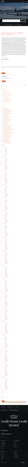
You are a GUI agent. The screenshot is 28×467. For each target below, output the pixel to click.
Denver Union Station (11, 50)
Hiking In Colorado (5, 117)
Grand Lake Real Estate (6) (6, 91)
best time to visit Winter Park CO (7, 110)
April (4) (6, 151)
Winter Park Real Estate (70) (6, 99)
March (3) (6, 227)
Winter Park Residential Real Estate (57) (7, 101)
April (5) (6, 283)
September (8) (6, 372)
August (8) (6, 329)
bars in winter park (5, 109)
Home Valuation (15, 410)
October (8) (6, 373)
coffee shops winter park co (6, 112)
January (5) (6, 322)
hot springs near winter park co (7, 119)
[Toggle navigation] (26, 1)
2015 (4, 293)
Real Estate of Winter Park (5, 36)
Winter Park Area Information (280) (7, 93)
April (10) (6, 367)
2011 (4, 348)
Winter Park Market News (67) (6, 97)
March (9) (6, 324)
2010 (4, 362)
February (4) (6, 268)
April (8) (6, 353)
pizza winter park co (5, 124)
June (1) (5, 191)
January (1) (6, 158)
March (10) (6, 201)
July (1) (5, 205)
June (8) (6, 327)
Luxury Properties (4, 410)
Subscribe (4, 81)
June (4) (6, 285)
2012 (4, 335)
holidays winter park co (6, 118)
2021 (4, 211)
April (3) (6, 241)
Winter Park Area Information (5, 57)
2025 (4, 156)
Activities (4, 107)
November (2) (6, 208)
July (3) (5, 154)
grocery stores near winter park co (7, 116)
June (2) (6, 153)
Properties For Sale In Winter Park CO (7, 125)
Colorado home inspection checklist (7, 113)
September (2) (6, 358)
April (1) (5, 270)
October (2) (6, 207)
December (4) (6, 169)
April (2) (6, 161)
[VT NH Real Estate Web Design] (23, 463)
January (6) (6, 309)
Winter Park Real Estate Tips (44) (6, 100)
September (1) (6, 206)
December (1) (6, 209)
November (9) (6, 360)
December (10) (6, 388)
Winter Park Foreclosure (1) (6, 96)
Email (2, 63)
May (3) (5, 162)
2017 (4, 265)
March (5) (6, 352)
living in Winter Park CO (6, 121)
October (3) (6, 234)
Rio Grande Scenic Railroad (9, 41)
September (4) (6, 330)
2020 (4, 223)
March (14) (6, 366)
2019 (4, 237)
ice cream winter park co (6, 120)
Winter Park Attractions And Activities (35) (7, 94)
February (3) (6, 149)
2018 (4, 251)
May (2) (5, 190)
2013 (4, 320)
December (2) (6, 236)
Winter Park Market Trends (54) (6, 98)
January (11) (6, 364)
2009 (4, 377)
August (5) (6, 193)
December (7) (6, 375)
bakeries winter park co (6, 108)
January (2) (6, 199)
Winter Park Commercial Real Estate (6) (7, 95)
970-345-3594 (22, 1)
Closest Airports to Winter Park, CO (7, 111)
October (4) (6, 331)
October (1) (6, 167)
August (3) (6, 155)
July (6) (5, 370)
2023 (4, 184)
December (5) (6, 291)
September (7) (6, 166)
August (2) (6, 232)
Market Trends (5, 123)
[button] (22, 21)
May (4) (5, 152)
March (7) (6, 282)
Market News (4, 122)
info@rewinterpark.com (6, 434)
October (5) (6, 275)
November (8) (6, 374)
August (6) (6, 371)
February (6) (6, 351)
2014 (4, 307)
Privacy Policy (11, 462)
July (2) (5, 164)
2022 (4, 197)
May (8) (5, 284)
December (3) (6, 277)
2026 (4, 146)
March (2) (6, 150)
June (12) (6, 369)
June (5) (6, 243)
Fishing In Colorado (5, 115)
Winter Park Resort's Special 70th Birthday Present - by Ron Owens (13, 33)
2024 (4, 171)
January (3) (6, 148)
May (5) (5, 203)
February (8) (6, 365)
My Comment (3, 68)
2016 (4, 278)
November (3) (6, 168)
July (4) (5, 192)
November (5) (6, 332)
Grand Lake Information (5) (6, 90)
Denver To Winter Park (6, 114)
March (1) (6, 160)
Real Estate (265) (5, 92)
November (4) (6, 276)
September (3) (6, 194)
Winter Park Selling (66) (5, 102)
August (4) (6, 165)
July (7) (5, 328)
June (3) (6, 163)
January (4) (6, 186)
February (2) (6, 187)
